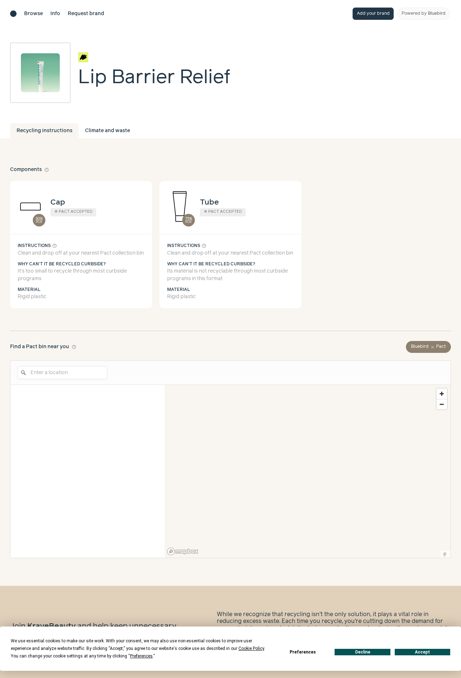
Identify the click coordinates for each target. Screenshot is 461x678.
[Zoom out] (442, 404)
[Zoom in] (442, 394)
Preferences (303, 652)
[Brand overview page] (154, 57)
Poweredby (424, 13)
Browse (33, 13)
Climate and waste (107, 130)
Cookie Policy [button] (251, 648)
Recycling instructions (44, 130)
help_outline (46, 169)
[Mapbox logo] (182, 551)
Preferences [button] (141, 656)
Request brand (86, 13)
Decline (362, 652)
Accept (422, 652)
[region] (308, 471)
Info (55, 13)
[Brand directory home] (13, 13)
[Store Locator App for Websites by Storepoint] (444, 554)
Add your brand (373, 13)
